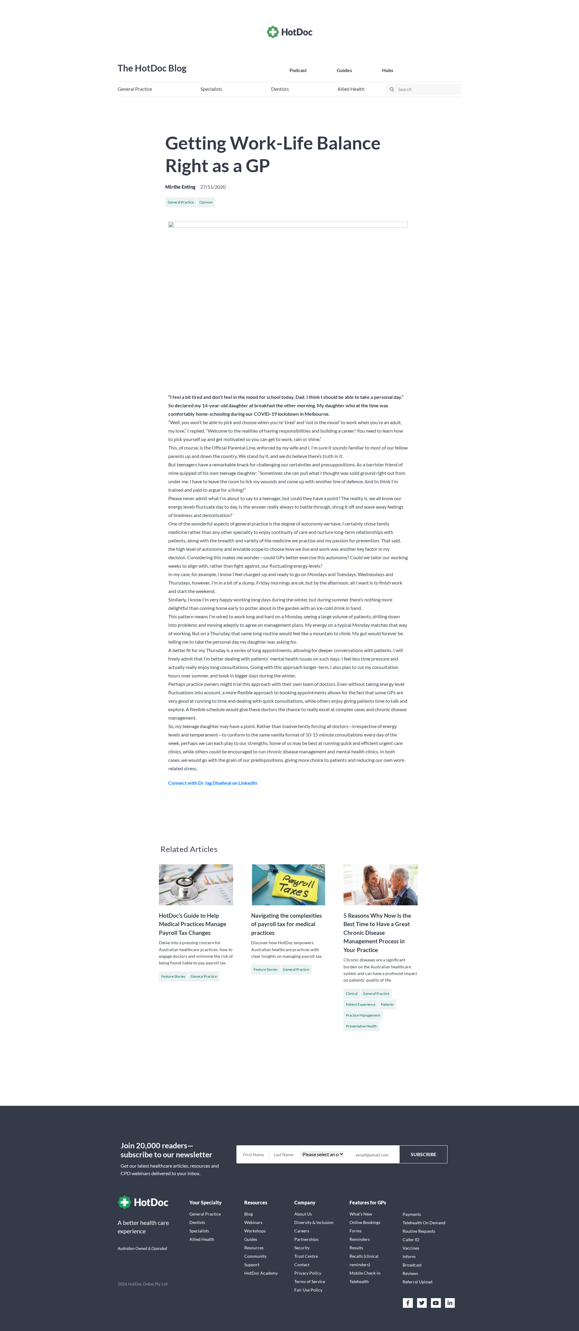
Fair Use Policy (308, 1289)
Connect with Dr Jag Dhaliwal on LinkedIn (212, 783)
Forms (356, 1230)
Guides (344, 70)
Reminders (360, 1239)
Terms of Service (309, 1281)
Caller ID (411, 1239)
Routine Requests (419, 1231)
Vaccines (411, 1248)
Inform (409, 1256)
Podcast (298, 70)
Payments (412, 1214)
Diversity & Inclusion (314, 1222)
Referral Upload (417, 1281)
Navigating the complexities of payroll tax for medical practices (286, 924)
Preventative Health (361, 1026)
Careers (301, 1230)
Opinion (206, 202)
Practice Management (363, 1015)
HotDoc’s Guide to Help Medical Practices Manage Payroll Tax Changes (192, 924)
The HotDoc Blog (152, 67)
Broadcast (412, 1264)
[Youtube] (436, 1303)
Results (356, 1247)
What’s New (361, 1213)
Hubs (387, 70)
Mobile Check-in (365, 1273)
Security (302, 1247)
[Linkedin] (450, 1303)
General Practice (181, 202)
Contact (301, 1264)
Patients (387, 1004)
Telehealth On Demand (424, 1222)
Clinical (352, 993)
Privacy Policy (307, 1273)
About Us (303, 1213)
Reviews (410, 1273)
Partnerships (306, 1239)
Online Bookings (365, 1222)
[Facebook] (408, 1303)
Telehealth (359, 1281)
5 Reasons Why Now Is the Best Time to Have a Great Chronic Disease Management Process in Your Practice (377, 932)
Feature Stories (173, 976)
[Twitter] (422, 1303)
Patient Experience (360, 1004)
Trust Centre (306, 1256)
